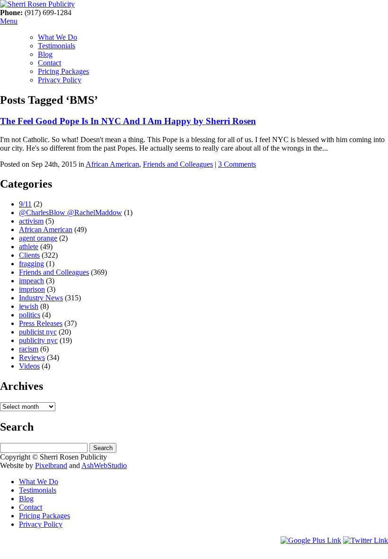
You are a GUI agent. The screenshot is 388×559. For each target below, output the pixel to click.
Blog (45, 54)
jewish (28, 306)
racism (28, 349)
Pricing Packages (63, 71)
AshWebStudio (104, 465)
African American (112, 164)
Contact (49, 63)
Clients (29, 255)
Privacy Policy (59, 80)
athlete (28, 247)
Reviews (32, 357)
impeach (31, 281)
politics (29, 315)
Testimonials (56, 46)
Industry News (41, 298)
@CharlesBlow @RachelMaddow (70, 212)
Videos (29, 366)
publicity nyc (38, 340)
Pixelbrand (51, 465)
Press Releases (40, 323)
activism (31, 221)
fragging (31, 264)
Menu (9, 21)
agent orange (38, 238)
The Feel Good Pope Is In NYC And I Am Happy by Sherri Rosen (128, 121)
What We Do (57, 37)
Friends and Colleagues (178, 164)
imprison (32, 289)
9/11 (25, 204)
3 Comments (237, 164)
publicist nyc (38, 332)
